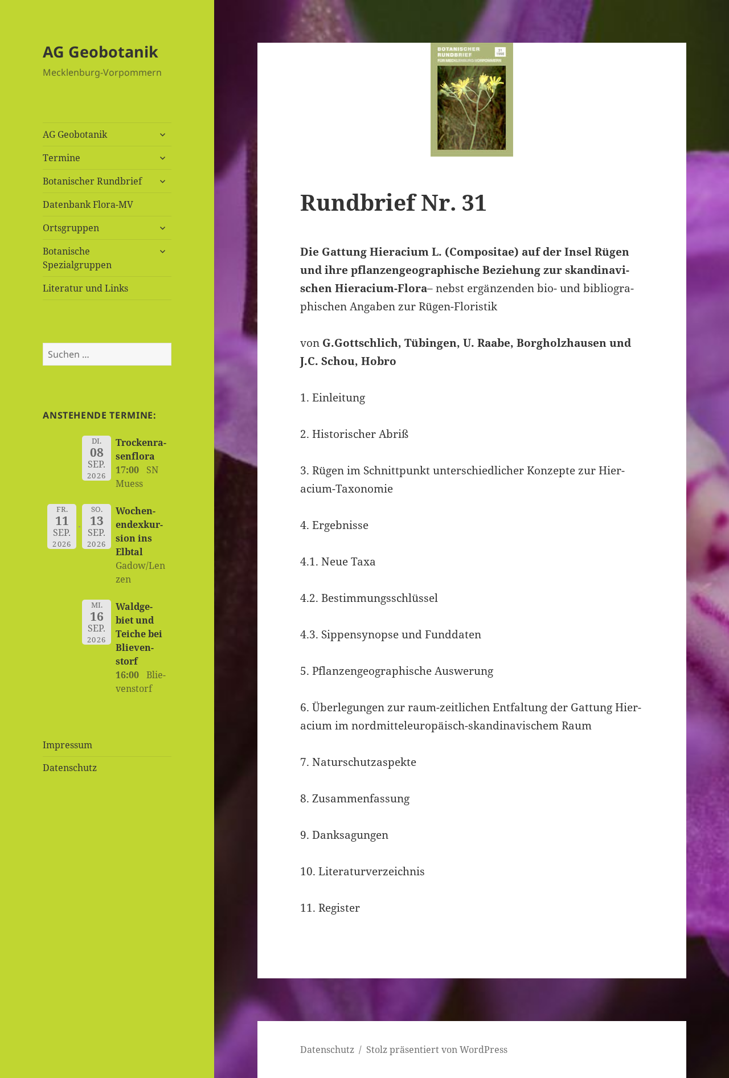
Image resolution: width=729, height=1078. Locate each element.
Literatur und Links (85, 288)
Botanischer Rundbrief (92, 181)
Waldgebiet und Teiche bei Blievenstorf (139, 633)
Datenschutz (70, 767)
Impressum (67, 745)
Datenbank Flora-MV (88, 204)
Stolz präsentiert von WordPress (436, 1049)
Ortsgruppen (71, 228)
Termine (61, 157)
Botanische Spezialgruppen (77, 258)
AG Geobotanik (100, 51)
